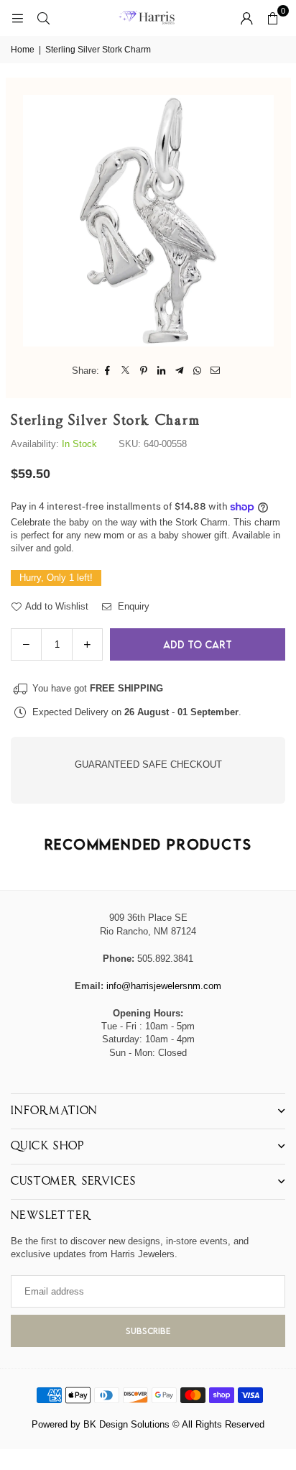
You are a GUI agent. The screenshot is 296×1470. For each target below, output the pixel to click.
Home (22, 50)
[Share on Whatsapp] (198, 370)
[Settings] (246, 18)
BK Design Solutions (126, 1424)
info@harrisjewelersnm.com (163, 985)
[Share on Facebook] (108, 370)
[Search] (43, 17)
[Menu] (17, 17)
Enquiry (132, 606)
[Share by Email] (216, 370)
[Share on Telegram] (180, 370)
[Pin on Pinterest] (144, 370)
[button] (272, 18)
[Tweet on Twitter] (126, 370)
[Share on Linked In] (162, 370)
